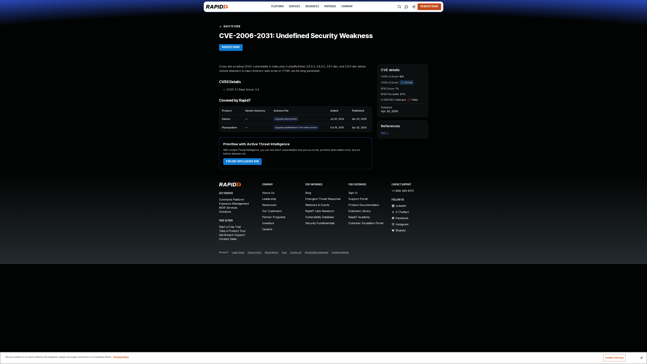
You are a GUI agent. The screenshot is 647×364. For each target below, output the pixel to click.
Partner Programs (273, 217)
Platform (277, 6)
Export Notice (271, 252)
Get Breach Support (232, 235)
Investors (268, 223)
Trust (284, 252)
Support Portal (358, 199)
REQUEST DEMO (231, 47)
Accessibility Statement (316, 252)
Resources (312, 6)
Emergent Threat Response (323, 199)
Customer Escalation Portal (365, 223)
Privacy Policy (254, 252)
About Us (268, 192)
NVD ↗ (385, 132)
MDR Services (228, 207)
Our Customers (272, 211)
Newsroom (269, 205)
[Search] (399, 7)
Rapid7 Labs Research (319, 211)
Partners (330, 6)
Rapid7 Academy (359, 217)
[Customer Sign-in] (413, 7)
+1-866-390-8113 (403, 190)
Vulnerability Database (319, 217)
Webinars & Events (317, 205)
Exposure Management (234, 203)
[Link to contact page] (406, 7)
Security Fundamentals (320, 223)
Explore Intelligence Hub (242, 161)
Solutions (225, 211)
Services (294, 6)
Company (347, 6)
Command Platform (231, 199)
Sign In (352, 192)
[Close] (641, 357)
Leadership (269, 199)
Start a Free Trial (230, 227)
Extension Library (359, 211)
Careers (267, 229)
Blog (308, 192)
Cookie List (295, 252)
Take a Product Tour (232, 231)
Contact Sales (228, 239)
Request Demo (429, 6)
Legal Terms (238, 252)
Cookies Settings (340, 252)
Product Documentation (363, 205)
